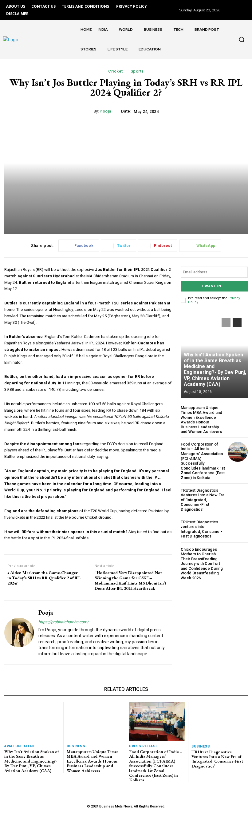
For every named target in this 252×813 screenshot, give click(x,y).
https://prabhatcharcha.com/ (63, 622)
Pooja (105, 111)
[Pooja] (19, 632)
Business (76, 746)
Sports (137, 71)
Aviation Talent (19, 746)
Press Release (143, 746)
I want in (211, 286)
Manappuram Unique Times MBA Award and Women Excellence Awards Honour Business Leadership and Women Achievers (201, 419)
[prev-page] (226, 322)
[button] (241, 39)
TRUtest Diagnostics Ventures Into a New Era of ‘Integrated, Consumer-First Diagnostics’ (202, 500)
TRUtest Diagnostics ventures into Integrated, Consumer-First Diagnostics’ (201, 529)
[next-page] (237, 322)
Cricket (115, 71)
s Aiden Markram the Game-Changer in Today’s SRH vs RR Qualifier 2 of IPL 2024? (44, 577)
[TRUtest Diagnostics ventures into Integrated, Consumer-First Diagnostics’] (238, 529)
